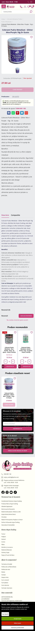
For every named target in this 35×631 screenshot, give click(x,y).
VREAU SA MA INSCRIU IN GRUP (17, 451)
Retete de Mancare (6, 550)
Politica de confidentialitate (8, 567)
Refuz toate (17, 623)
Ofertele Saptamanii (6, 506)
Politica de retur (5, 569)
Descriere (5, 215)
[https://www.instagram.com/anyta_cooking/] (7, 492)
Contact (3, 575)
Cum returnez (5, 585)
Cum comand (5, 580)
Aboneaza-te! (17, 428)
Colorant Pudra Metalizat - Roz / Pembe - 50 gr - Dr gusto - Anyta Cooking (9, 350)
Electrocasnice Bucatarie (8, 509)
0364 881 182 (21, 108)
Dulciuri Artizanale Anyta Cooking (10, 522)
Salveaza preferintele (17, 627)
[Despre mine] (33, 2)
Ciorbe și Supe (5, 552)
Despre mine (4, 577)
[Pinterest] (17, 113)
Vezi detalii (5, 614)
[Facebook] (8, 113)
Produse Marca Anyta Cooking (9, 504)
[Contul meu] (25, 7)
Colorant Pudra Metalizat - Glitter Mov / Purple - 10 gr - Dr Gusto (9, 395)
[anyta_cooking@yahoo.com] (31, 2)
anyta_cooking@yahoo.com (11, 477)
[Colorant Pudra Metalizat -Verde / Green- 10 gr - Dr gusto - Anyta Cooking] (25, 338)
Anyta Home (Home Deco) (8, 514)
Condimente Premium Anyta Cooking (11, 501)
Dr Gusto (15, 97)
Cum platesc (4, 582)
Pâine (2, 544)
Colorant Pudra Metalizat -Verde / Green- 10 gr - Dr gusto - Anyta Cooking (25, 350)
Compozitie (15, 215)
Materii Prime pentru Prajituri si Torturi (12, 519)
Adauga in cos (10, 366)
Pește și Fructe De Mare (7, 555)
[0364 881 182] (28, 2)
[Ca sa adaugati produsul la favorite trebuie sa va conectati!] (31, 37)
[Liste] (28, 7)
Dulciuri (3, 539)
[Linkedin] (22, 113)
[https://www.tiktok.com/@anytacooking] (15, 492)
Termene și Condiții (6, 564)
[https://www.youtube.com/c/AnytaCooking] (11, 492)
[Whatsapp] (13, 113)
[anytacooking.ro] (17, 466)
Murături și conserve (7, 547)
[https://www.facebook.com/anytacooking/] (3, 492)
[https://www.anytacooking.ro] (11, 6)
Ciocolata (3, 517)
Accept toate (17, 619)
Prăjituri (3, 536)
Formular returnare (6, 588)
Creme (3, 542)
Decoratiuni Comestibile (7, 525)
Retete (3, 572)
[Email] (26, 113)
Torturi (3, 534)
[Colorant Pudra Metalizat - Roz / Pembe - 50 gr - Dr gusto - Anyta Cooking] (9, 338)
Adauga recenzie (26, 316)
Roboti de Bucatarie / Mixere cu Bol (11, 512)
